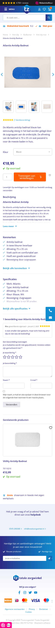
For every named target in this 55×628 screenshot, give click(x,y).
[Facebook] (19, 592)
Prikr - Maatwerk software (39, 623)
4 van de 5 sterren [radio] (16, 357)
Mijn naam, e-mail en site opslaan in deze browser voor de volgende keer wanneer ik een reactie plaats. (27, 396)
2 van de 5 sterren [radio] (8, 357)
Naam (6, 380)
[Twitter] (30, 592)
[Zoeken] (49, 17)
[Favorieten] (44, 9)
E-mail (34, 380)
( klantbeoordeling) (22, 120)
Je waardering (9, 352)
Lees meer (8, 226)
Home (5, 34)
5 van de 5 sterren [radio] (20, 357)
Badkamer (27, 34)
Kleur (5, 151)
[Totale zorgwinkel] (26, 9)
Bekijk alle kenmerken (15, 268)
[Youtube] (35, 592)
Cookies (28, 612)
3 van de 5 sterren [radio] (12, 357)
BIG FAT (24, 623)
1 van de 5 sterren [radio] (4, 357)
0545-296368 (14, 528)
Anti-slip (15, 34)
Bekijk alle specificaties (15, 308)
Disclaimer (43, 609)
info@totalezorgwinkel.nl (34, 528)
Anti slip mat (41, 34)
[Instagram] (24, 592)
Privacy (32, 609)
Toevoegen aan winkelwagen (26, 177)
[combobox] (24, 17)
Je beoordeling (10, 363)
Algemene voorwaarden (14, 609)
